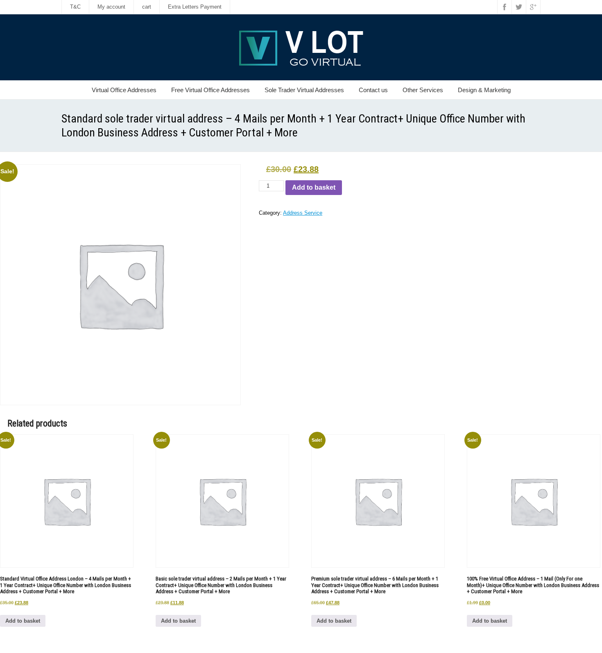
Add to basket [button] (22, 621)
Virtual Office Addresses (124, 89)
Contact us (373, 89)
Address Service (302, 213)
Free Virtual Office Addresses (210, 89)
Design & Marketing (484, 89)
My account (111, 7)
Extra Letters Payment (195, 7)
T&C (75, 7)
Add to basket (313, 187)
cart (146, 7)
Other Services (423, 89)
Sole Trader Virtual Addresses (304, 89)
